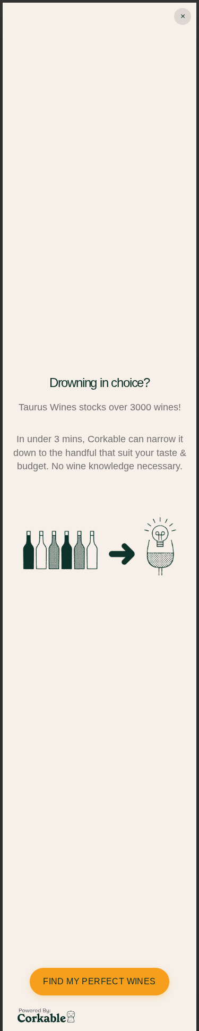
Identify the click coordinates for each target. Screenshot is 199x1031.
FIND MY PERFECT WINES (99, 981)
